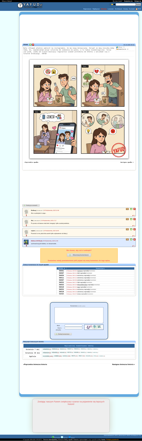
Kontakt (132, 9)
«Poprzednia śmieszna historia (35, 364)
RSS (139, 9)
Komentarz (77, 306)
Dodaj (125, 9)
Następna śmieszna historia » (123, 364)
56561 (61, 271)
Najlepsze (96, 9)
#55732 (70, 352)
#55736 (95, 352)
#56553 (47, 349)
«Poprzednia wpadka (31, 162)
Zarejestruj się (128, 1)
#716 (96, 356)
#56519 (77, 349)
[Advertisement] (8, 220)
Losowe (111, 9)
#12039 (48, 356)
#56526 (95, 349)
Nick (58, 325)
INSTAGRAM (57, 437)
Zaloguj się (137, 1)
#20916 (66, 356)
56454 (61, 275)
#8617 (82, 356)
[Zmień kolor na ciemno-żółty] (112, 4)
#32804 (102, 356)
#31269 (89, 356)
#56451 (83, 352)
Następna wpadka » (127, 162)
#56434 (47, 353)
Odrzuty (104, 9)
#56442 (90, 349)
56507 (61, 273)
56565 (61, 294)
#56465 (63, 352)
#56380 (77, 352)
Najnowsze (87, 9)
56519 (61, 287)
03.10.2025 (127, 45)
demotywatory (53, 439)
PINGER (73, 437)
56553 (61, 282)
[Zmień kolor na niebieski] (110, 4)
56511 (61, 278)
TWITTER (65, 437)
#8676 (75, 356)
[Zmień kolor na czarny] (114, 4)
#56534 (83, 349)
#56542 (55, 349)
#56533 (63, 349)
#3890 (58, 356)
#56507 (70, 349)
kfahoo (33, 241)
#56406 (55, 352)
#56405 (90, 352)
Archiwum (118, 9)
